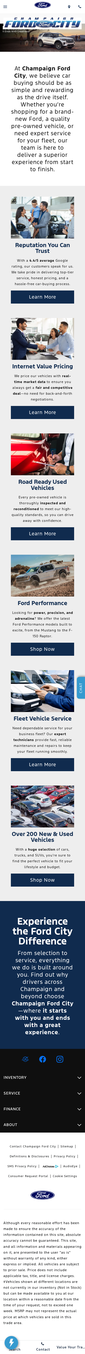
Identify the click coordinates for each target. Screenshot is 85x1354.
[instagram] (60, 1059)
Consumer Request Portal (28, 1176)
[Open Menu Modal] (5, 7)
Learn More (42, 297)
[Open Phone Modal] (79, 7)
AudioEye (70, 1166)
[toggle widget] (11, 1342)
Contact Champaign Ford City (33, 1146)
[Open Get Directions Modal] (69, 7)
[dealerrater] (25, 1059)
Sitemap (67, 1146)
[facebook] (43, 1059)
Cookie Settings (65, 1176)
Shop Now (42, 649)
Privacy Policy (64, 1156)
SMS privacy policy (22, 1166)
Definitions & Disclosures (29, 1156)
